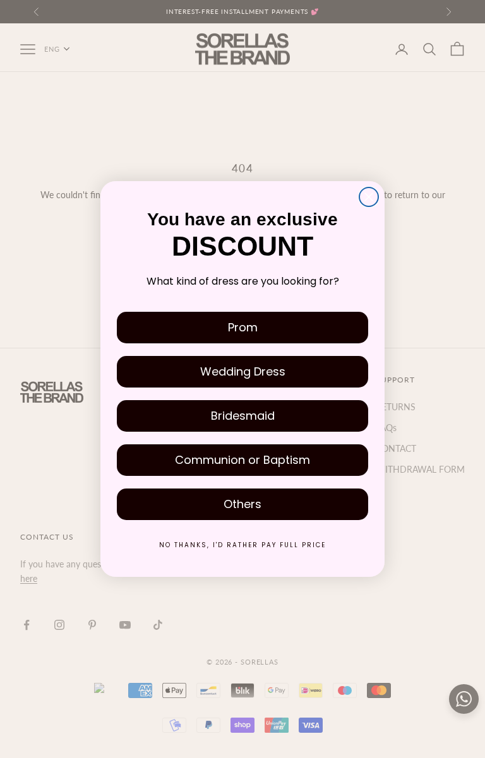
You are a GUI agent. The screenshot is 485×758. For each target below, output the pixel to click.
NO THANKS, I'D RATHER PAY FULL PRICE (242, 545)
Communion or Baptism (242, 460)
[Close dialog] (368, 196)
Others (242, 504)
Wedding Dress (242, 371)
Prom (243, 327)
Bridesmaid (243, 415)
